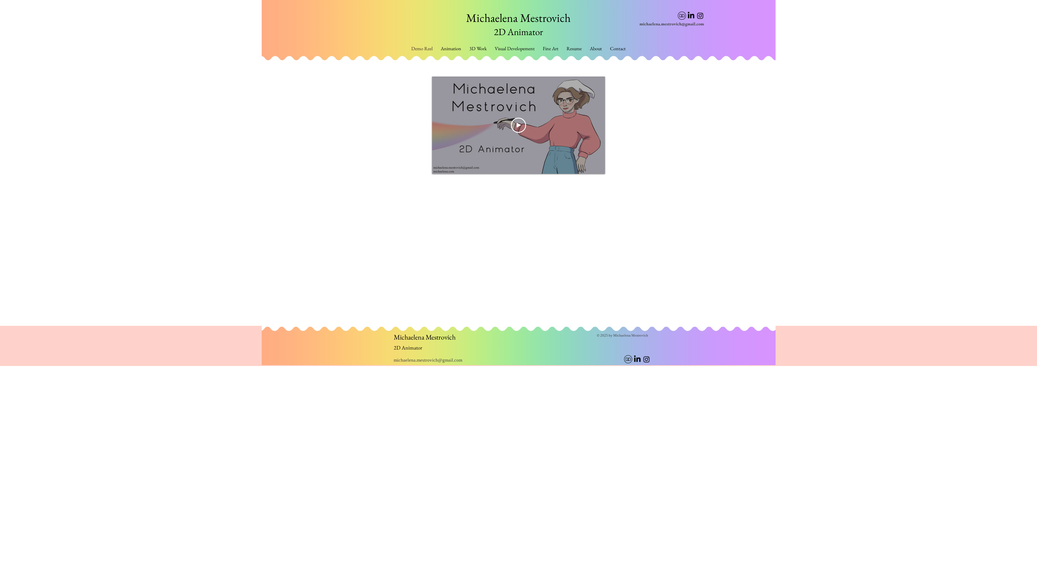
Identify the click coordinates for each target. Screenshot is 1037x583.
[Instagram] (700, 16)
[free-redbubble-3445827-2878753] (682, 16)
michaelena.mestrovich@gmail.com (671, 24)
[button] (551, 48)
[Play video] (518, 125)
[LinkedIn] (691, 16)
